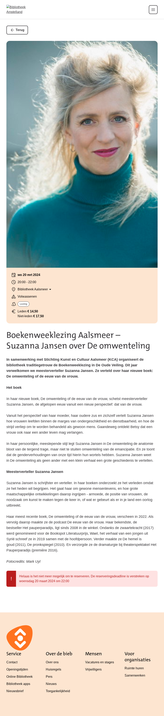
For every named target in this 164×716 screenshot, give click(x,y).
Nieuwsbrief (14, 691)
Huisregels (53, 669)
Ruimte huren (134, 668)
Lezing (23, 304)
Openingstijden (17, 669)
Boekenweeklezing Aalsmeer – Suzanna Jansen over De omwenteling (78, 340)
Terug (20, 30)
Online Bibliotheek (19, 676)
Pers (49, 676)
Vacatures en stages (99, 662)
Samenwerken (135, 675)
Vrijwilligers (93, 669)
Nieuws (51, 684)
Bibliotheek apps (18, 684)
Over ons (52, 662)
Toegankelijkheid (58, 691)
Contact (11, 662)
